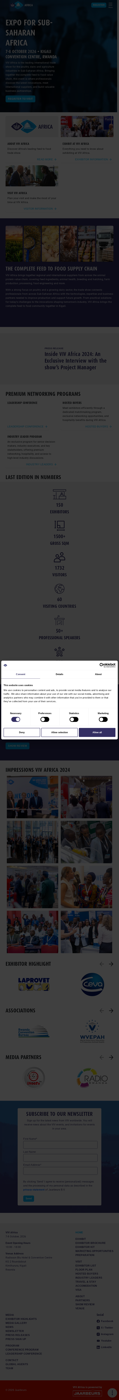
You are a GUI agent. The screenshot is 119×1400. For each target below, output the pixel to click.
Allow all (97, 732)
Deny (22, 732)
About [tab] (98, 674)
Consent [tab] (20, 674)
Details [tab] (59, 674)
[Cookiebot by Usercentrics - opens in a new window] (101, 665)
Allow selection (59, 732)
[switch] (44, 719)
